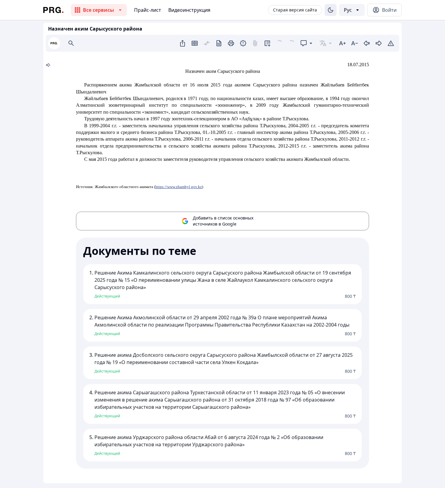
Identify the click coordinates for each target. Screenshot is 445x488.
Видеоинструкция (189, 10)
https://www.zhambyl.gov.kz (178, 186)
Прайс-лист (147, 10)
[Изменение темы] (331, 10)
